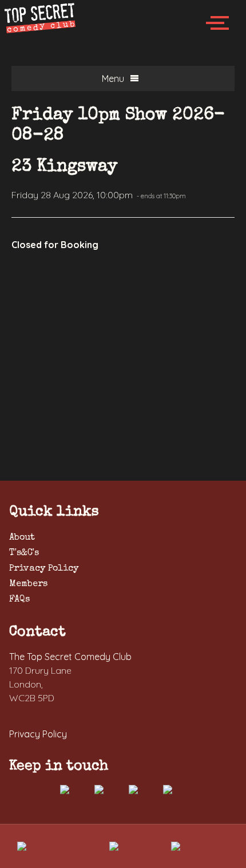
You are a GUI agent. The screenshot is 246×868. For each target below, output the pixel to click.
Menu (113, 78)
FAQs (19, 599)
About (22, 538)
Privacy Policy (43, 569)
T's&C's (24, 553)
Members (28, 584)
